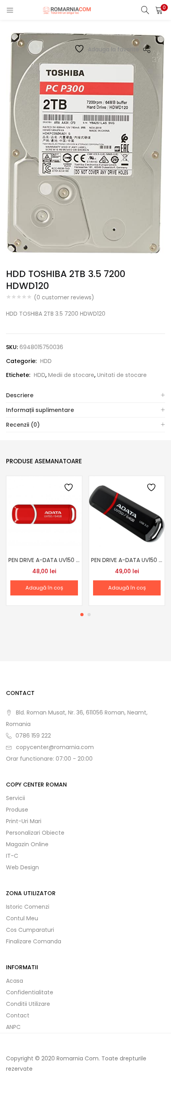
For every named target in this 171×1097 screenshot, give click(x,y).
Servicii (15, 798)
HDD (46, 361)
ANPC (13, 1027)
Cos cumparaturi (30, 930)
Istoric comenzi (27, 907)
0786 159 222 (33, 736)
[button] (159, 10)
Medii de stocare (71, 375)
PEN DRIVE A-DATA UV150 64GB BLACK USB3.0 (127, 560)
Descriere (19, 395)
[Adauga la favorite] (69, 488)
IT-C (12, 856)
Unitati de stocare (122, 375)
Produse (17, 810)
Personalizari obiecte (35, 833)
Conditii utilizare (28, 1004)
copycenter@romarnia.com (55, 747)
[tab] (85, 395)
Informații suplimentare (40, 410)
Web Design (22, 867)
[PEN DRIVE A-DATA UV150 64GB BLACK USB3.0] (127, 513)
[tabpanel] (44, 540)
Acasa (14, 981)
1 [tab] (82, 614)
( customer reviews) (64, 297)
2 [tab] (89, 614)
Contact (17, 1015)
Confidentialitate (29, 992)
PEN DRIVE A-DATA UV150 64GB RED (44, 560)
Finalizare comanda (33, 941)
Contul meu (22, 918)
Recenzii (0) (23, 425)
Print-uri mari (23, 821)
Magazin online (27, 844)
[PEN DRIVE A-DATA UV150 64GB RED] (44, 513)
